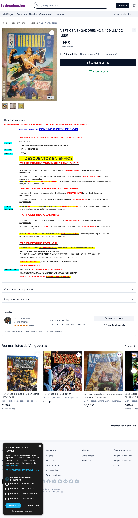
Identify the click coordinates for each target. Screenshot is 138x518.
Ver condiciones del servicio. (52, 331)
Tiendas (33, 14)
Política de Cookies (54, 491)
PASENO (8, 312)
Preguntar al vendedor (116, 325)
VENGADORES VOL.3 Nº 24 (57, 394)
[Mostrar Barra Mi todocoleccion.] (134, 14)
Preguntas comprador (123, 460)
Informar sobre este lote (123, 425)
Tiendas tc (86, 460)
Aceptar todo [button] (13, 505)
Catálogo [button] (8, 14)
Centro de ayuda (122, 450)
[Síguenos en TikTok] (71, 481)
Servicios (51, 450)
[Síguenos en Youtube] (65, 481)
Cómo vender (88, 455)
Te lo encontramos (54, 475)
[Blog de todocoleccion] (77, 481)
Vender (60, 14)
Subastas (22, 14)
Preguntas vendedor (122, 455)
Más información (12, 465)
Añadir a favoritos (116, 318)
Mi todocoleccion (122, 14)
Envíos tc (50, 460)
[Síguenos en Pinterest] (60, 481)
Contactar (117, 465)
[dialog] (23, 479)
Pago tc (49, 455)
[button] (69, 120)
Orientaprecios (47, 14)
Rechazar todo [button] (31, 505)
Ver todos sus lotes (59, 320)
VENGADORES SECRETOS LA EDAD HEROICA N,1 (20, 396)
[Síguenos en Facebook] (48, 481)
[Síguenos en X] (54, 481)
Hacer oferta (100, 71)
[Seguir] (51, 32)
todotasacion (52, 470)
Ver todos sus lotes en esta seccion (68, 324)
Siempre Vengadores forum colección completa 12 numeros (103, 396)
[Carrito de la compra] (134, 5)
